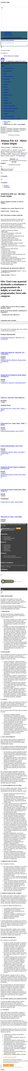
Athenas (6, 97)
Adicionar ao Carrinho (8, 170)
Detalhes (6, 1065)
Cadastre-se (6, 549)
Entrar (5, 55)
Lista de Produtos (8, 35)
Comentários (7, 187)
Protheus (6, 100)
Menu (2, 65)
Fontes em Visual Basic (9, 105)
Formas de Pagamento (9, 538)
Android (6, 92)
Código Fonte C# (8, 95)
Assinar (18, 528)
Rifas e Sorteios (7, 71)
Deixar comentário (5, 147)
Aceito (11, 1065)
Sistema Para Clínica (9, 116)
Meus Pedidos (7, 550)
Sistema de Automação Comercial (12, 119)
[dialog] (14, 591)
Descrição (6, 185)
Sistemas (6, 84)
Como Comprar (7, 539)
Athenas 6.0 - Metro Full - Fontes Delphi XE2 (13, 397)
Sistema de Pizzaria (8, 76)
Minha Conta (7, 547)
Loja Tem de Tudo (8, 68)
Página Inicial (7, 32)
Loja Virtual (7, 79)
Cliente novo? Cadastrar (13, 55)
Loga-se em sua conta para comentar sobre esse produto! (14, 322)
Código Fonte (7, 81)
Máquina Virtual (8, 103)
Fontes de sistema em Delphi (11, 108)
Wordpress (6, 89)
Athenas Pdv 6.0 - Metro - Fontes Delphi (11, 516)
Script (5, 73)
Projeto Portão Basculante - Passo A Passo (12, 446)
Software (6, 113)
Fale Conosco (7, 33)
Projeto (5, 87)
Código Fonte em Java (9, 111)
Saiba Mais (22, 155)
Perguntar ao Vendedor (14, 135)
